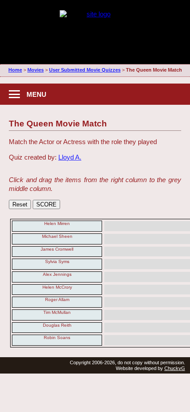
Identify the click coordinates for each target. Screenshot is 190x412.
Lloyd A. (69, 157)
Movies (35, 69)
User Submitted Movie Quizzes (85, 69)
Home (15, 69)
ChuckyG (174, 368)
